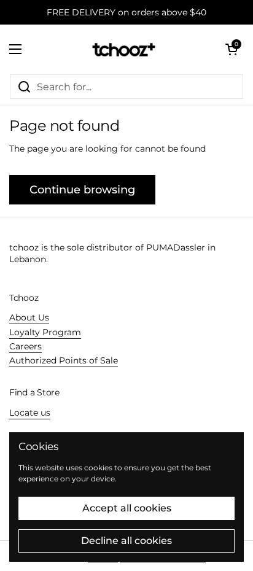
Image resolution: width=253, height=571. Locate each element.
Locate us (29, 412)
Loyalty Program (45, 332)
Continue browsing (82, 189)
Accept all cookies (126, 508)
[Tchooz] (124, 49)
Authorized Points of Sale (63, 360)
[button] (231, 49)
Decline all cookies (126, 540)
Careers (25, 346)
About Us (29, 317)
